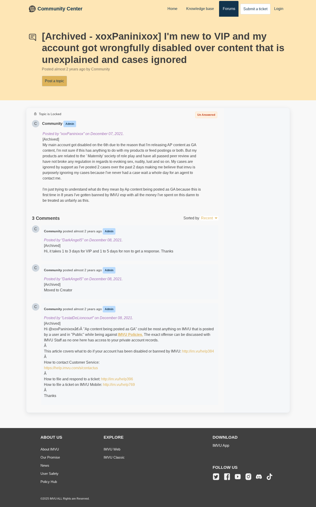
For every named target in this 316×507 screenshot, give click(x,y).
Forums (229, 9)
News (44, 465)
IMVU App (221, 445)
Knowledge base (200, 9)
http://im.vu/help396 (117, 379)
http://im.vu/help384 (198, 351)
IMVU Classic (114, 457)
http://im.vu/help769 (119, 385)
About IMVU (49, 449)
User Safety (49, 474)
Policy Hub (48, 482)
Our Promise (50, 457)
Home (172, 9)
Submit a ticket (255, 9)
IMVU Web (112, 449)
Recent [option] (207, 218)
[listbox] (209, 218)
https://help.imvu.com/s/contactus (71, 368)
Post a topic (54, 81)
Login (278, 9)
